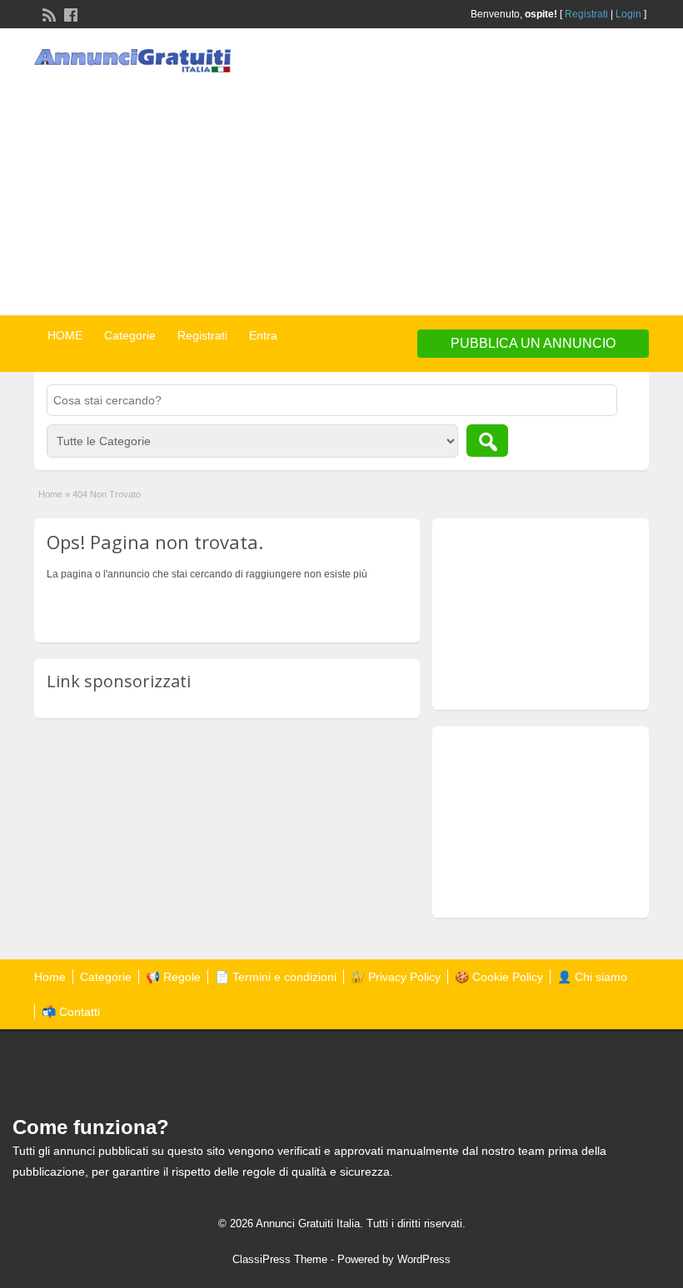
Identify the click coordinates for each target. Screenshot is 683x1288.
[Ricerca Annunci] (487, 440)
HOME (64, 335)
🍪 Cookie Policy (499, 976)
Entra (263, 335)
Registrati (586, 14)
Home (50, 494)
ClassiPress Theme (279, 1259)
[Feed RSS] (47, 13)
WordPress (424, 1259)
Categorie (130, 335)
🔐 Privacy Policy (396, 976)
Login (628, 14)
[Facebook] (69, 13)
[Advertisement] (513, 173)
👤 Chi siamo (592, 976)
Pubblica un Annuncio (533, 343)
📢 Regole (173, 976)
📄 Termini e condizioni (276, 976)
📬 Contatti (71, 1011)
